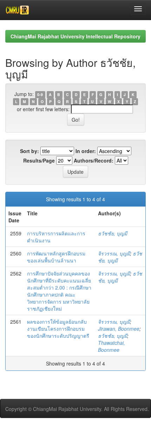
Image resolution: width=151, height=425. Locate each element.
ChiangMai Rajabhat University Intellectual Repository (75, 36)
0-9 (40, 94)
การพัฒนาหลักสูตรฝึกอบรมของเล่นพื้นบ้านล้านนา (56, 257)
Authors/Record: (93, 160)
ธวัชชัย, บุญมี (112, 233)
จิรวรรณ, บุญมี (114, 253)
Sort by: (29, 150)
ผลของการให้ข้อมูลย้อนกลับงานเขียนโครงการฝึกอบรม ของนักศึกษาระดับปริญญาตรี (58, 328)
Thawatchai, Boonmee (111, 346)
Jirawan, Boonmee (118, 328)
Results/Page (39, 160)
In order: (86, 150)
